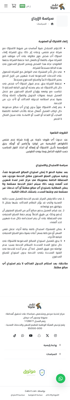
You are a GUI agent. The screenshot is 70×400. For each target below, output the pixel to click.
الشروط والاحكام (52, 394)
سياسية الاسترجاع (18, 394)
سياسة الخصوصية (35, 394)
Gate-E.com (31, 391)
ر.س (28, 6)
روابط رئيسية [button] (50, 345)
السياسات (41, 24)
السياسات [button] (51, 354)
